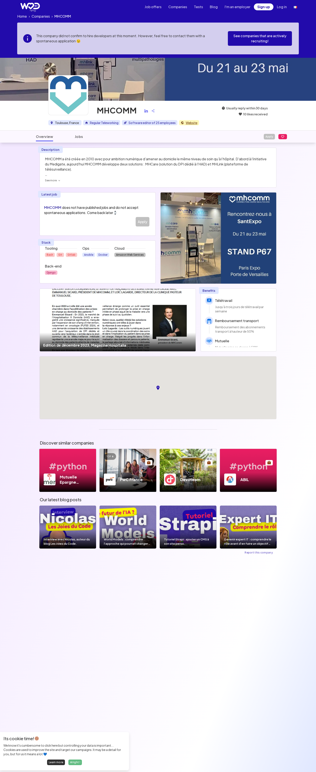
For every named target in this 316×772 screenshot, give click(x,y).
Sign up (263, 7)
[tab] (44, 137)
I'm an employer (237, 7)
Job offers (153, 7)
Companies (177, 7)
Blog (214, 7)
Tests (198, 7)
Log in (282, 7)
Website (191, 123)
